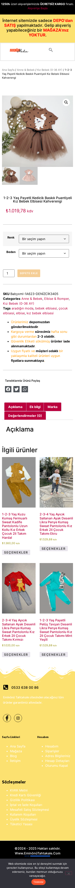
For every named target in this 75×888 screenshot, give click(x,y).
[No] (68, 873)
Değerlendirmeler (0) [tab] (25, 416)
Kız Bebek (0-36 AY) (49, 69)
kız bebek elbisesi (40, 313)
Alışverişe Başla (38, 8)
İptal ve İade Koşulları (26, 805)
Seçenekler (16, 552)
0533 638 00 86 (25, 688)
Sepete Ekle (29, 273)
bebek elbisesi (46, 308)
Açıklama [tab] (15, 407)
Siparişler (52, 751)
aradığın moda (22, 308)
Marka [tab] (52, 407)
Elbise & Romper (56, 299)
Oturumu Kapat (56, 766)
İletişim (15, 761)
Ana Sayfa (8, 69)
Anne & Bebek (26, 69)
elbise (20, 313)
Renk (10, 237)
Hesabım (51, 746)
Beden (11, 252)
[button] (51, 50)
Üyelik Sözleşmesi (23, 819)
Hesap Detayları (57, 761)
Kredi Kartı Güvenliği (25, 795)
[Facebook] (7, 718)
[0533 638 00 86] (5, 687)
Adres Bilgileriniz (57, 756)
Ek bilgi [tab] (35, 407)
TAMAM (38, 882)
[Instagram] (18, 718)
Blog (13, 756)
